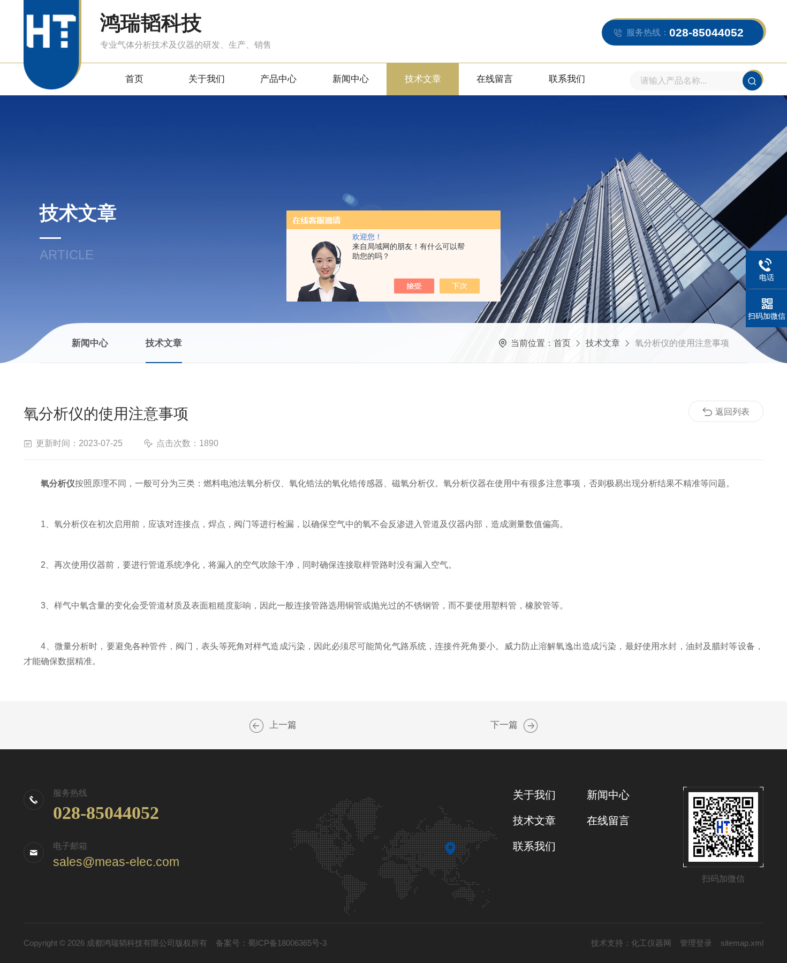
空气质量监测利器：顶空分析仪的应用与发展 (530, 725)
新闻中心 (350, 79)
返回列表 (732, 411)
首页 (134, 79)
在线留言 (494, 79)
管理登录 (696, 942)
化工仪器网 (651, 942)
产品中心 (278, 79)
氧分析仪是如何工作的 (256, 725)
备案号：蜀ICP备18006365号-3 (271, 942)
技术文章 (423, 79)
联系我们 (567, 79)
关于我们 (206, 79)
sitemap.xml (742, 942)
